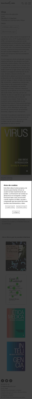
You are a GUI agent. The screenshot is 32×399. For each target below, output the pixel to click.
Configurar (16, 212)
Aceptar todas (10, 207)
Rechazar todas (21, 207)
